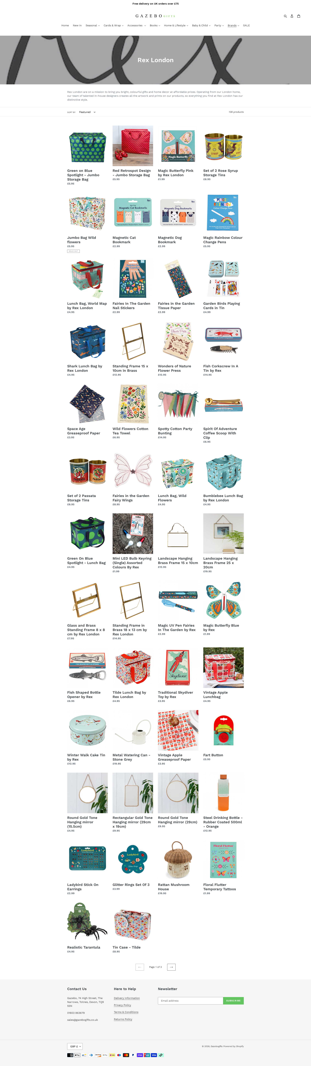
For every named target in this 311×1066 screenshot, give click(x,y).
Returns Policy (123, 1019)
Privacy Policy (122, 1005)
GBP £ (74, 1046)
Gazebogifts (217, 1046)
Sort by (71, 112)
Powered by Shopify (233, 1046)
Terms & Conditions (126, 1012)
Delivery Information (127, 998)
